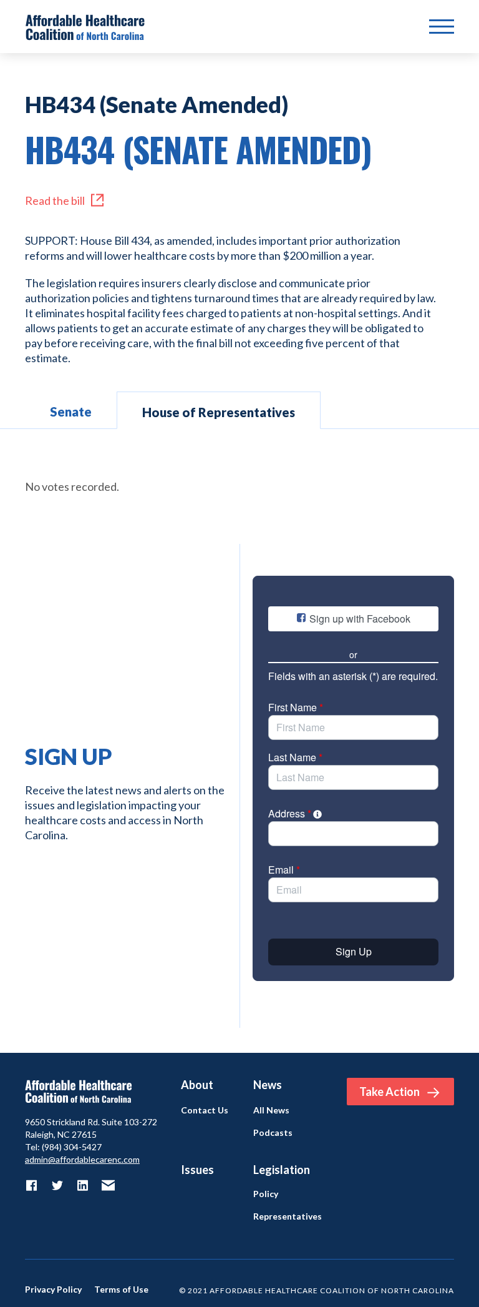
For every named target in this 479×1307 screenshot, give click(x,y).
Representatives (287, 1216)
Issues (197, 1169)
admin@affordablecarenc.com (82, 1159)
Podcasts (273, 1133)
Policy (265, 1194)
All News (271, 1110)
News (267, 1085)
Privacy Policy (53, 1290)
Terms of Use (121, 1290)
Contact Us (204, 1110)
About (197, 1085)
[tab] (71, 410)
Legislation (281, 1169)
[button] (441, 26)
